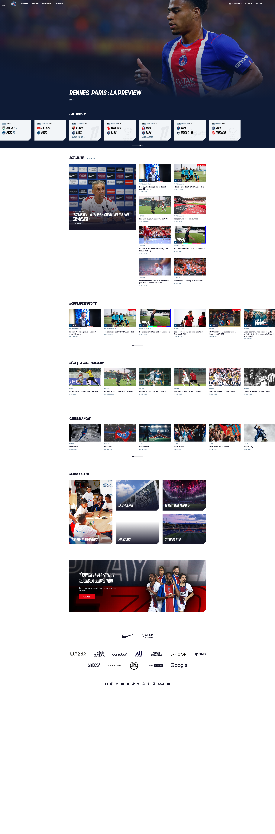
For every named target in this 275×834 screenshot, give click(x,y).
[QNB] (200, 654)
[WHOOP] (178, 654)
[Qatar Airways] (147, 636)
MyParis (59, 4)
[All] (138, 654)
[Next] (203, 130)
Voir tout (91, 158)
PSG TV (35, 4)
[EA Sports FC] (134, 666)
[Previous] (72, 130)
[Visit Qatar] (99, 654)
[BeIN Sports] (155, 666)
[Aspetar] (114, 666)
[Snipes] (94, 666)
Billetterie (248, 4)
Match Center (77, 137)
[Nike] (128, 636)
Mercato (24, 4)
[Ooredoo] (119, 654)
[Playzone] (87, 596)
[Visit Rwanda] (157, 654)
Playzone (46, 4)
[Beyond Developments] (77, 654)
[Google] (179, 666)
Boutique (259, 4)
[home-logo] (13, 3)
